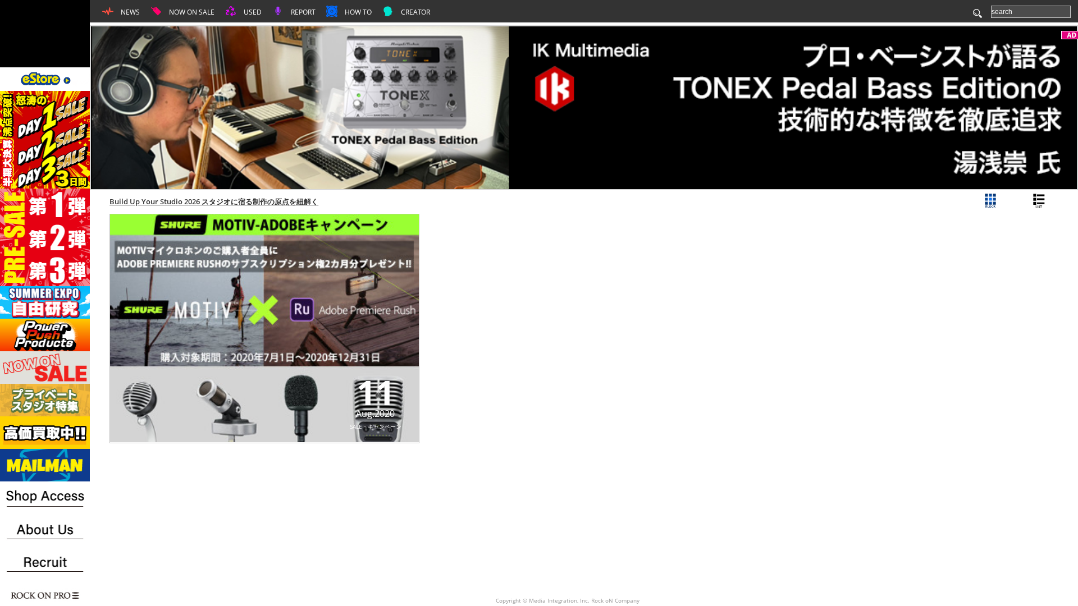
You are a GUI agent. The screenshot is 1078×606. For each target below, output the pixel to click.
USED (252, 12)
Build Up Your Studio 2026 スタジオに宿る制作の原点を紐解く (213, 201)
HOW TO (357, 12)
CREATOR (414, 12)
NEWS (129, 12)
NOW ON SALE (190, 12)
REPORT (302, 12)
